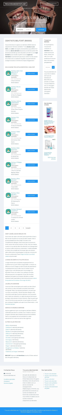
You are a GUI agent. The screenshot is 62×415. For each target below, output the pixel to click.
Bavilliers (8, 331)
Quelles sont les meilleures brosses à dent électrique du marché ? (49, 122)
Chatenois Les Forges (11, 351)
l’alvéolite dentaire (10, 304)
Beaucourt (8, 341)
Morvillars (8, 337)
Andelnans (8, 327)
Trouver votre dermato (51, 381)
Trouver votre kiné (49, 379)
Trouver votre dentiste (50, 373)
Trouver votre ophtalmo (51, 383)
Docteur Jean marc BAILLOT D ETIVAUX (17, 72)
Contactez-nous (37, 412)
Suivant (27, 228)
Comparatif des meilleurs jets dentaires (48, 154)
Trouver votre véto (49, 385)
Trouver (40, 29)
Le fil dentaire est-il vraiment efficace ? (49, 136)
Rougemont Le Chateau (12, 348)
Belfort (7, 325)
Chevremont (9, 344)
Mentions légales (8, 383)
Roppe (7, 346)
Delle (7, 335)
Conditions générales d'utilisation (47, 410)
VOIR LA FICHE (31, 73)
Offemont (8, 333)
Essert (7, 329)
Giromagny (9, 339)
